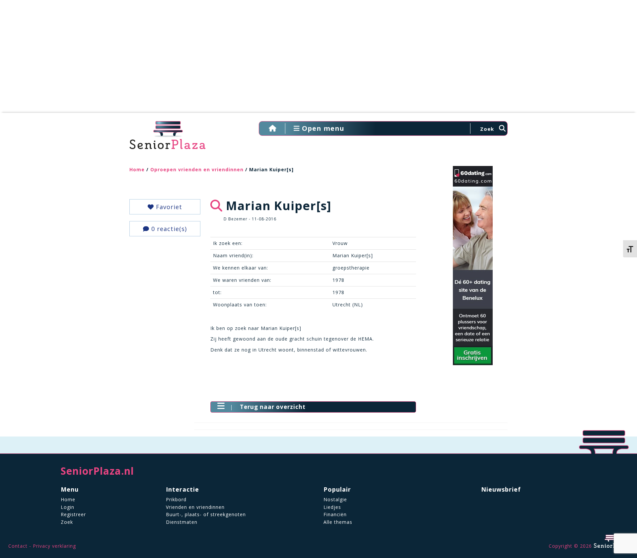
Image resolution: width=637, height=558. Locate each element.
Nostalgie (335, 499)
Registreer (73, 514)
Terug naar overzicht (273, 407)
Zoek (67, 522)
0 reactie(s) (168, 229)
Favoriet (168, 207)
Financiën (335, 514)
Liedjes (332, 507)
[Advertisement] (318, 59)
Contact (18, 546)
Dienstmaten (181, 522)
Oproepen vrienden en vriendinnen (197, 169)
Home (137, 169)
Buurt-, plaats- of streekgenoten (206, 514)
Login (67, 507)
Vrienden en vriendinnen (195, 507)
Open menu (322, 128)
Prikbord (176, 499)
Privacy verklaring (54, 546)
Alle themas (337, 522)
